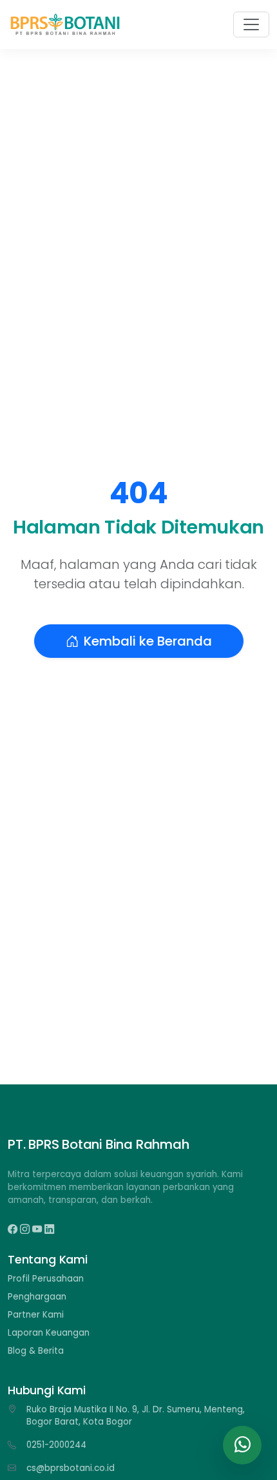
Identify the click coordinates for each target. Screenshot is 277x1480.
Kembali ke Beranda (148, 641)
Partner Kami (36, 1315)
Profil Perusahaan (46, 1279)
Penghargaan (37, 1297)
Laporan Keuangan (49, 1333)
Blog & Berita (36, 1351)
